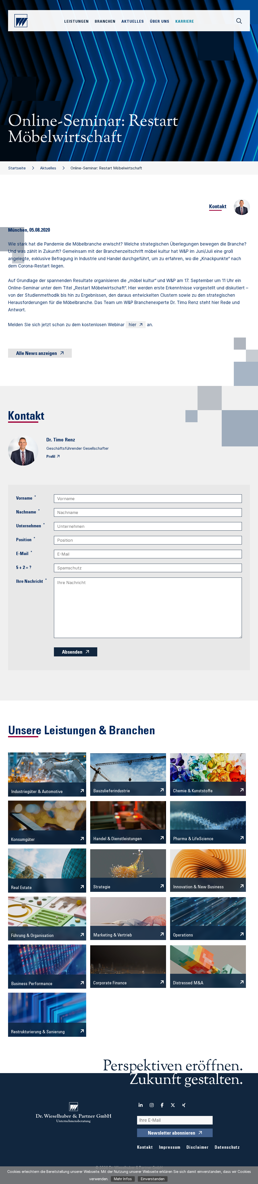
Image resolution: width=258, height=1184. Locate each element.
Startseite (17, 168)
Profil (50, 457)
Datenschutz (227, 1148)
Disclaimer (197, 1148)
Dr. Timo (54, 440)
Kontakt (145, 1148)
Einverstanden (153, 1179)
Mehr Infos (123, 1179)
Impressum (169, 1148)
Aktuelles (48, 168)
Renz (70, 440)
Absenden (72, 652)
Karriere (184, 22)
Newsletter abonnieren (171, 1133)
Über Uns (159, 22)
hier (132, 324)
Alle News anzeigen (36, 353)
